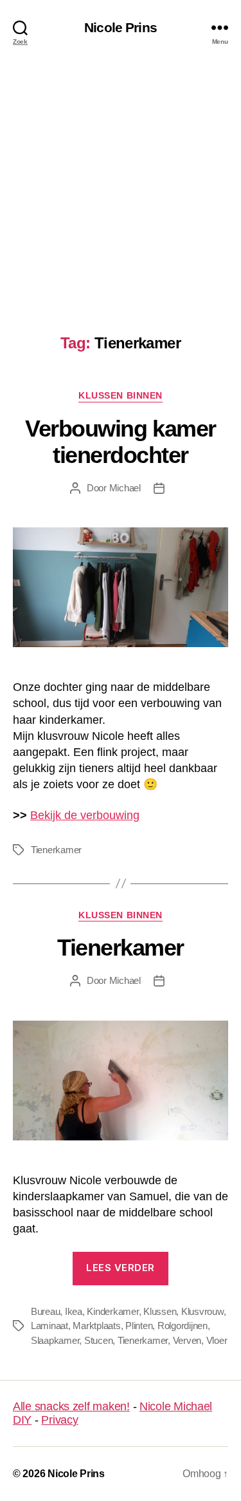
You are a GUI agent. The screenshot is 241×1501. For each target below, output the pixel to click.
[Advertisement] (120, 181)
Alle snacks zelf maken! (71, 1406)
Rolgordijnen (182, 1325)
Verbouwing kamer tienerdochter (120, 441)
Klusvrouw (202, 1311)
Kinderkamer (112, 1311)
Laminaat (49, 1325)
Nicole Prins (120, 27)
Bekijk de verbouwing (84, 815)
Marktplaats (96, 1325)
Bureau (45, 1311)
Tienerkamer (56, 849)
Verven (187, 1340)
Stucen (98, 1340)
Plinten (138, 1325)
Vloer (217, 1340)
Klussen (159, 1311)
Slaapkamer (55, 1340)
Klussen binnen (120, 395)
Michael (125, 487)
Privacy (59, 1419)
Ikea (73, 1311)
